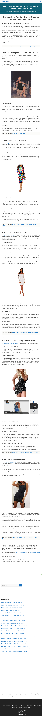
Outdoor (13, 707)
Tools (29, 707)
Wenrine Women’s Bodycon (10, 462)
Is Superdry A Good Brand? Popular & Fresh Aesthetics (25, 452)
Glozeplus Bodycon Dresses (8, 143)
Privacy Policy (9, 700)
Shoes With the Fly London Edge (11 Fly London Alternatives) (15, 648)
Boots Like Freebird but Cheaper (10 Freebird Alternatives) (14, 646)
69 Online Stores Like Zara (18, 133)
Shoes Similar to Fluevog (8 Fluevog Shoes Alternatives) (14, 651)
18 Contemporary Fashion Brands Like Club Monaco (13, 620)
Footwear (3, 705)
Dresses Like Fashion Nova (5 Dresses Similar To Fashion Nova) (16, 625)
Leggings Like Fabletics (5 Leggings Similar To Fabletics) (14, 630)
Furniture (8, 705)
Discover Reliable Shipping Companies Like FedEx (12, 607)
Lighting (34, 705)
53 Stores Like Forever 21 (7, 618)
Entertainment (32, 703)
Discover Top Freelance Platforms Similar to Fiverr (13, 605)
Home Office (29, 705)
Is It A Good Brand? (36, 700)
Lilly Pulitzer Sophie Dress (14, 401)
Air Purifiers (10, 703)
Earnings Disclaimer (20, 700)
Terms (14, 700)
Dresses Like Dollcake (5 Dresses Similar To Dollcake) (15, 559)
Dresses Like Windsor (35, 552)
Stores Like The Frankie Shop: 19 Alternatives (11, 602)
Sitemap (30, 700)
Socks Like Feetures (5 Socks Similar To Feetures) (12, 623)
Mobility (39, 705)
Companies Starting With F (9, 556)
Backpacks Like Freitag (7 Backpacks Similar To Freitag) (14, 641)
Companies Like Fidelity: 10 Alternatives (10, 610)
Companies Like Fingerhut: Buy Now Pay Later (12, 612)
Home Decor (23, 705)
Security (20, 707)
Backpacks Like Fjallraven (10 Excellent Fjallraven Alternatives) (15, 643)
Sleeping (25, 707)
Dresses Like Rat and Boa (22, 552)
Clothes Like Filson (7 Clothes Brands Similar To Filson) (14, 638)
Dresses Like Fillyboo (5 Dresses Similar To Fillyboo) (13, 628)
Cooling (26, 703)
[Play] (34, 411)
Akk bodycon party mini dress (9, 235)
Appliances (5, 703)
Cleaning (22, 703)
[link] (6, 402)
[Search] (20, 585)
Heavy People (17, 705)
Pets (17, 707)
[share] (27, 401)
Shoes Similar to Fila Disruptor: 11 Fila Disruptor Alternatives (15, 654)
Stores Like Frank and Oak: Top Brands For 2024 (12, 615)
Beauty (18, 703)
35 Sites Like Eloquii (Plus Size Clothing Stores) (23, 46)
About (26, 700)
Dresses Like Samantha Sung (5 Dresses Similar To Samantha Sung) (18, 561)
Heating (12, 705)
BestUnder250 (5, 1)
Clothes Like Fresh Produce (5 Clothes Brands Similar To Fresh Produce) (18, 636)
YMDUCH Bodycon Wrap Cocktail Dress (11, 343)
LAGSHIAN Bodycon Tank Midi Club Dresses (19, 57)
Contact (3, 700)
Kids (15, 703)
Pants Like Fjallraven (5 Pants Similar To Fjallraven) (13, 633)
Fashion (5, 558)
